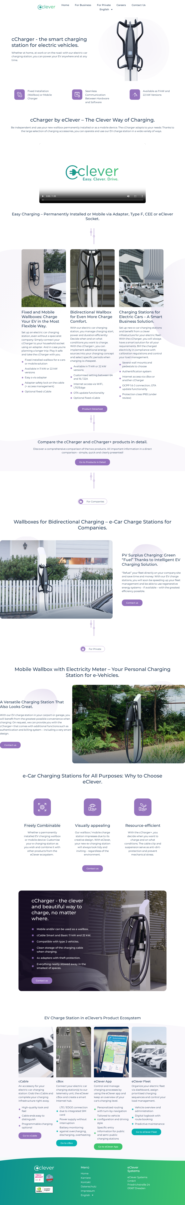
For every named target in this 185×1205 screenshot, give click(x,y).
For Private (104, 5)
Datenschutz (88, 1186)
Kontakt (86, 1182)
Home (65, 5)
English (104, 9)
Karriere (86, 1177)
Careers (121, 5)
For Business (83, 5)
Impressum (88, 1190)
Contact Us (139, 5)
